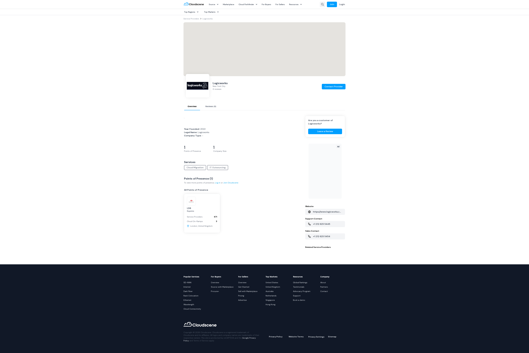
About (323, 282)
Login (342, 4)
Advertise (242, 300)
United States (272, 282)
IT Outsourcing (218, 167)
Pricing (241, 295)
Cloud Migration (195, 167)
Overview (215, 282)
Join (332, 4)
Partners (324, 287)
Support (297, 295)
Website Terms (296, 336)
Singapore (270, 300)
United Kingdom (273, 287)
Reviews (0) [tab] (210, 106)
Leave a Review (325, 131)
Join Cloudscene (230, 182)
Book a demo (299, 300)
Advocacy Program (301, 291)
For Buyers (266, 4)
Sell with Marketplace (247, 291)
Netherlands (271, 295)
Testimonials (298, 287)
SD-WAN (187, 282)
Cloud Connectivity (192, 309)
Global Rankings (300, 282)
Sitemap (332, 336)
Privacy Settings (316, 337)
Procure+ (215, 291)
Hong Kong (270, 304)
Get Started (243, 287)
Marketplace (228, 4)
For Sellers (280, 4)
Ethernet (187, 300)
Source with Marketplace (222, 287)
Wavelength (188, 304)
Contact (324, 291)
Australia (269, 291)
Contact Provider (334, 86)
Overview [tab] (192, 106)
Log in (217, 182)
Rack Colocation (190, 295)
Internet (187, 287)
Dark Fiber (188, 291)
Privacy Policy (275, 336)
